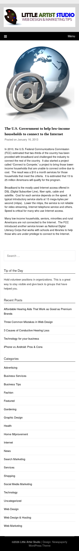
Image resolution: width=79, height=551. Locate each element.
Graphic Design (13, 417)
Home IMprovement (16, 434)
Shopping (9, 476)
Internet (8, 442)
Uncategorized (12, 501)
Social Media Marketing (18, 484)
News (7, 451)
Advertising (10, 367)
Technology (11, 492)
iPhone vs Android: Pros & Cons (23, 347)
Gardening (10, 409)
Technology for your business (21, 338)
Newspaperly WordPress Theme (48, 543)
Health (8, 426)
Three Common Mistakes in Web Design (28, 322)
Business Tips (12, 384)
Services (9, 467)
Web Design (11, 509)
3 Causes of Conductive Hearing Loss (26, 330)
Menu (71, 36)
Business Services (15, 376)
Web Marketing (13, 526)
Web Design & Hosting (17, 517)
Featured (9, 401)
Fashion (8, 392)
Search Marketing (14, 459)
